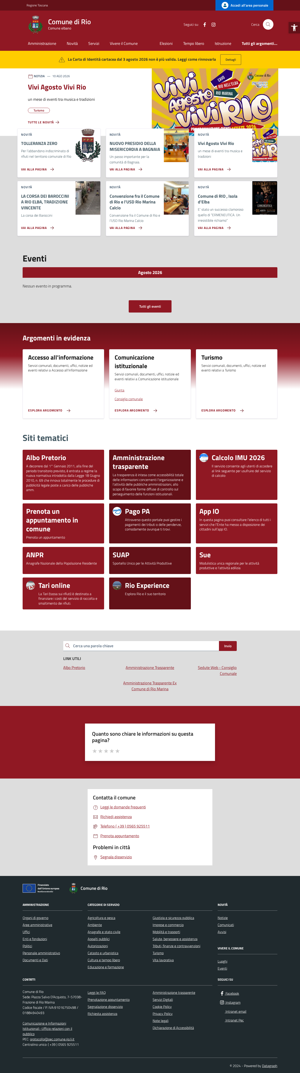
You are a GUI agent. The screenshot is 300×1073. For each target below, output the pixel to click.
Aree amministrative (37, 924)
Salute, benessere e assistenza (175, 938)
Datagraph (269, 1065)
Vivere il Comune (124, 43)
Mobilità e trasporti (166, 931)
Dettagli (231, 59)
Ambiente (95, 924)
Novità (72, 43)
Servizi (93, 43)
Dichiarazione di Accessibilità (173, 1027)
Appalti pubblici (99, 938)
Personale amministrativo (41, 953)
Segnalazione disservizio (105, 1006)
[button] (294, 27)
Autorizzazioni (98, 946)
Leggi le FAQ (97, 992)
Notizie (223, 917)
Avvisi (222, 931)
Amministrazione (42, 43)
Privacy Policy (163, 1013)
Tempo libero (193, 43)
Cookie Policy (162, 1006)
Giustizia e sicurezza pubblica (173, 917)
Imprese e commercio (168, 924)
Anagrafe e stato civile (104, 931)
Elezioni (166, 43)
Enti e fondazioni (35, 938)
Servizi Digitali (163, 999)
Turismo (158, 953)
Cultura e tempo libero (104, 960)
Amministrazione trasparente (174, 992)
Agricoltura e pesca (101, 917)
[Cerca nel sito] (268, 24)
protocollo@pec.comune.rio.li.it (52, 1039)
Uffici (26, 931)
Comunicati (226, 924)
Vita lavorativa (163, 960)
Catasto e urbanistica (103, 953)
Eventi (222, 968)
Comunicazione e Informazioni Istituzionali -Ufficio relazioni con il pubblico (47, 1028)
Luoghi (222, 961)
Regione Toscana (37, 5)
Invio (227, 646)
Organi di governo (35, 917)
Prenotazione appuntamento (109, 999)
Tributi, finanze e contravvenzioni (176, 946)
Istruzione (223, 43)
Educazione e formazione (106, 967)
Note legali (160, 1020)
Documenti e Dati (35, 960)
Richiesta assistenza (102, 1013)
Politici (27, 946)
